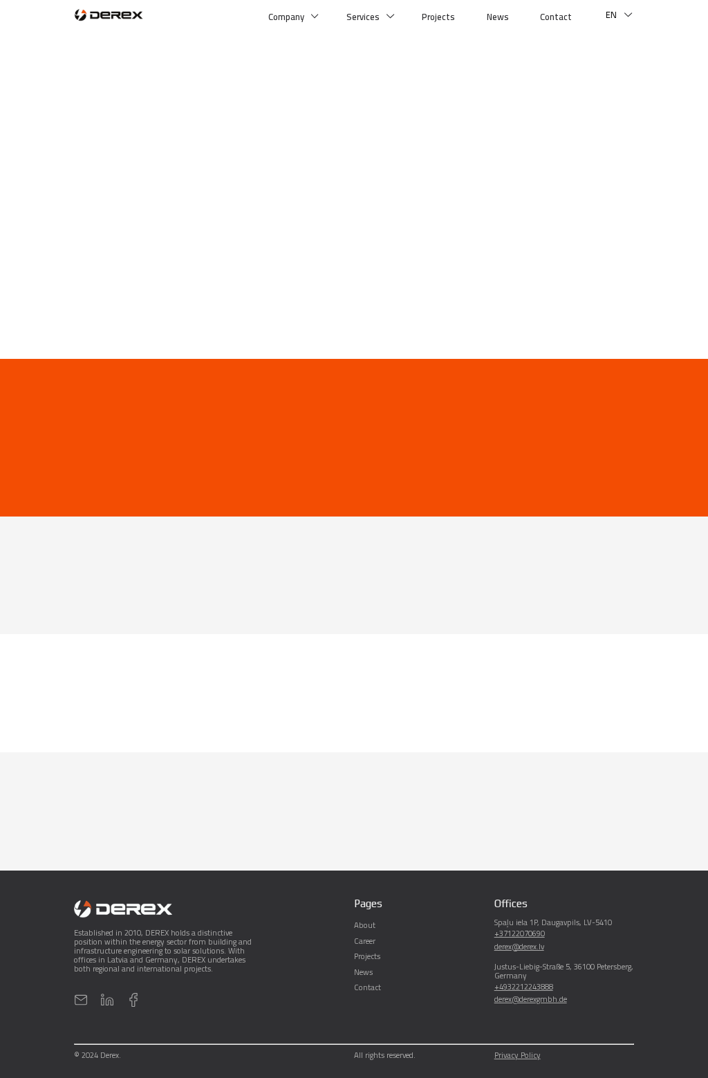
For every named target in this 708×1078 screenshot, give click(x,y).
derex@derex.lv (519, 946)
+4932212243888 (523, 986)
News (498, 16)
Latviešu (620, 35)
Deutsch (620, 55)
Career (364, 940)
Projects (438, 16)
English (618, 75)
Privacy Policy (517, 1056)
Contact (556, 16)
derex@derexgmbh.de (530, 998)
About (364, 925)
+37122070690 (519, 933)
